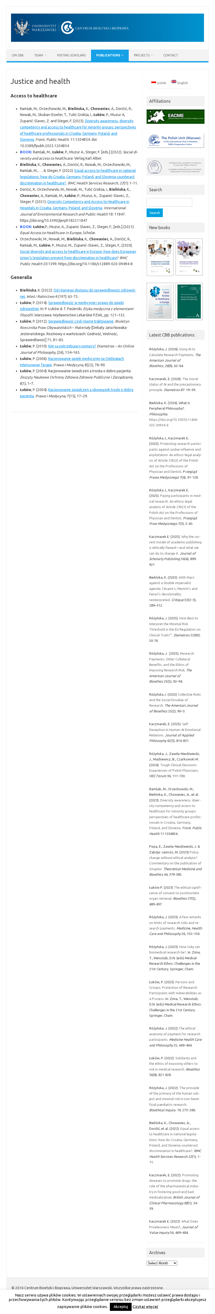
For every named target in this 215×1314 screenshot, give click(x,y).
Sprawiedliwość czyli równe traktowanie (81, 321)
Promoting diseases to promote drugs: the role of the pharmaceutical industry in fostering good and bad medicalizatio (174, 1186)
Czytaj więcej (145, 1307)
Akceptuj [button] (121, 1307)
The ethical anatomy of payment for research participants (174, 1033)
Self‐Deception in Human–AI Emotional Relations (175, 729)
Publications (108, 55)
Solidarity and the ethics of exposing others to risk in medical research (173, 1063)
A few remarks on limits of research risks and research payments (175, 922)
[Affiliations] (176, 125)
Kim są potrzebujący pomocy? (72, 346)
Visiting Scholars (71, 55)
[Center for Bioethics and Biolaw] (107, 40)
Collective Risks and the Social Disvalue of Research (175, 700)
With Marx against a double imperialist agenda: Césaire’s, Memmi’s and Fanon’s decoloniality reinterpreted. (173, 588)
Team (38, 55)
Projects (141, 55)
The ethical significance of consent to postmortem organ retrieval (175, 893)
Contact (170, 55)
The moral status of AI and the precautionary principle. (175, 384)
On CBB (18, 55)
